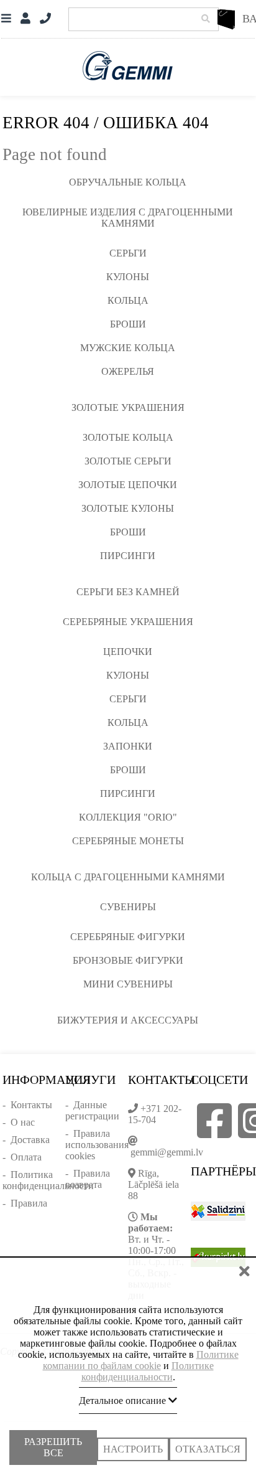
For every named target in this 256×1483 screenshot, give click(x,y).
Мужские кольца (127, 347)
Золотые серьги (128, 461)
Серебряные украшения (128, 621)
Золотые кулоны (127, 508)
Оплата (26, 1157)
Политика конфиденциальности (48, 1180)
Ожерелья (127, 371)
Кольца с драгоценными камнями (128, 877)
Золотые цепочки (127, 484)
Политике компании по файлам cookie (141, 1354)
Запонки (127, 746)
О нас (23, 1122)
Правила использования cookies (97, 1144)
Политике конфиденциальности (147, 1365)
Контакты (31, 1104)
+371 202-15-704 (154, 1114)
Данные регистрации (92, 1110)
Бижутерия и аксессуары (127, 1020)
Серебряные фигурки (127, 936)
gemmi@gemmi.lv (166, 1152)
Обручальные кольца (127, 182)
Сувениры (128, 907)
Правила (29, 1203)
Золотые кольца (128, 437)
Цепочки (127, 651)
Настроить (133, 1443)
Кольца (128, 300)
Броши (128, 324)
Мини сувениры (128, 984)
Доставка (30, 1139)
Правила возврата (87, 1179)
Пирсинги (127, 555)
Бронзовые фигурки (128, 960)
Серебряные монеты (128, 841)
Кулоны (127, 276)
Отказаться (207, 1443)
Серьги (128, 253)
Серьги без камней (128, 591)
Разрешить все (53, 1446)
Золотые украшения (128, 407)
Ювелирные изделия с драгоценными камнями (127, 217)
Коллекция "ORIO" (128, 817)
